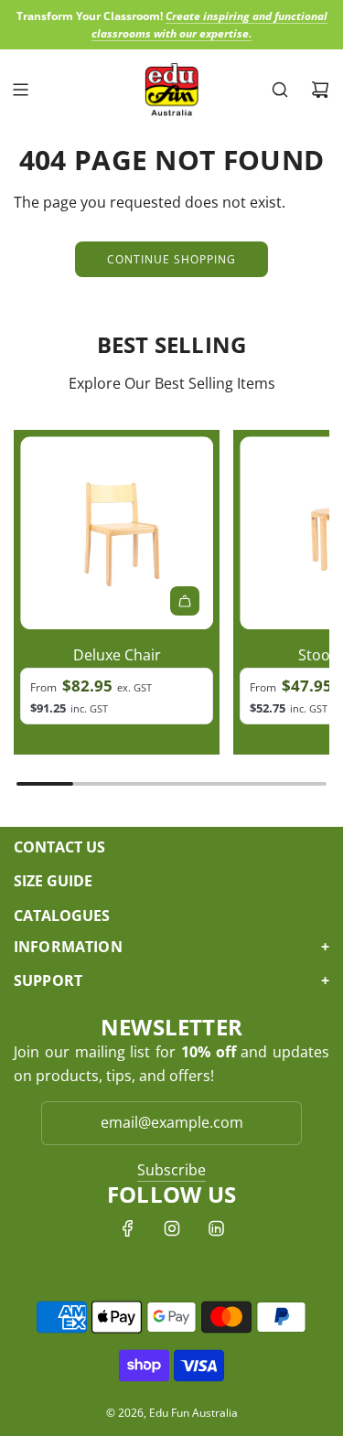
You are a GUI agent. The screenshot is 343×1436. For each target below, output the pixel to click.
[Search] (280, 90)
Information (171, 947)
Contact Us (59, 847)
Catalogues (62, 916)
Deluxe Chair (117, 655)
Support (171, 980)
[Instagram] (172, 1228)
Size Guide (53, 881)
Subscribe (171, 1170)
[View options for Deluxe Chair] (184, 601)
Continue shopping (171, 259)
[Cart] (320, 90)
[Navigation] (20, 90)
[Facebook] (128, 1228)
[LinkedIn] (216, 1228)
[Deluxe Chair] (117, 533)
